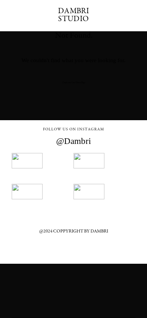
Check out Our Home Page (73, 82)
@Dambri (73, 141)
